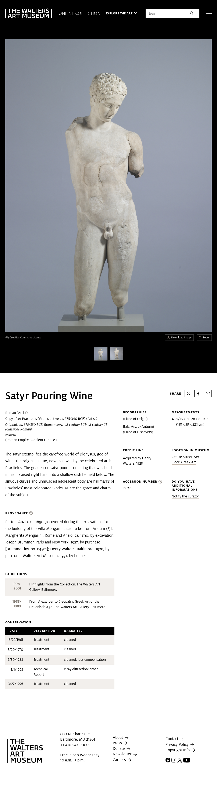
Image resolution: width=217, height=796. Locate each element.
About (118, 737)
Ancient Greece (43, 440)
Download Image (181, 337)
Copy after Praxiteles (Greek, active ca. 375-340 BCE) (45, 418)
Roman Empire (18, 440)
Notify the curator (185, 496)
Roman (10, 413)
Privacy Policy (178, 744)
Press (118, 742)
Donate (119, 748)
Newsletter (123, 753)
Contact (172, 738)
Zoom (206, 337)
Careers (120, 759)
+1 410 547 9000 (74, 744)
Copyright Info (178, 749)
